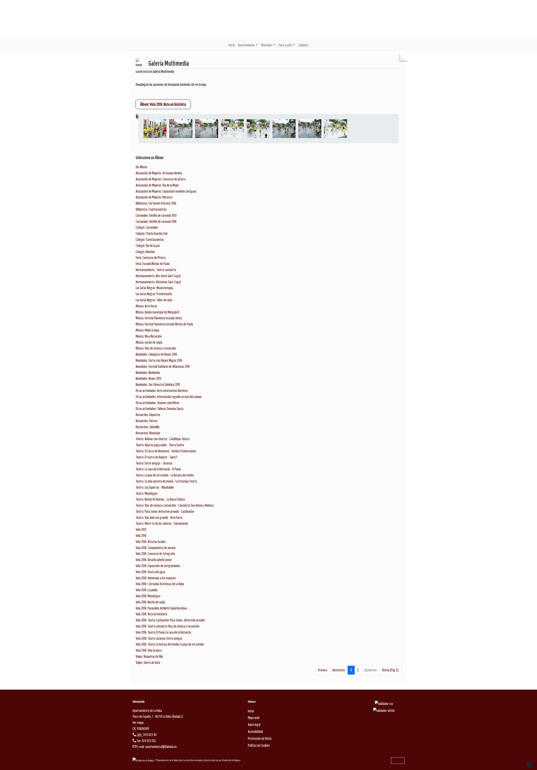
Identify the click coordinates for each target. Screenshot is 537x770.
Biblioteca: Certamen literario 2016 (156, 203)
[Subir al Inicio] (529, 764)
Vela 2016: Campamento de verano (156, 548)
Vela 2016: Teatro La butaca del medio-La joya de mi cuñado (170, 644)
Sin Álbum (141, 167)
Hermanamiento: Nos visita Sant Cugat (158, 276)
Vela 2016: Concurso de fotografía (155, 553)
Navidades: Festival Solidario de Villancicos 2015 (163, 366)
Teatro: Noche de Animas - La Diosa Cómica (160, 499)
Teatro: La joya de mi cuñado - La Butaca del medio (165, 475)
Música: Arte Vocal (146, 306)
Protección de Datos (260, 738)
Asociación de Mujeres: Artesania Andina (159, 173)
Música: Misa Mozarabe (149, 336)
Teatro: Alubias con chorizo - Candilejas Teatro (162, 439)
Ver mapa (138, 722)
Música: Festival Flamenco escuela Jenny (159, 318)
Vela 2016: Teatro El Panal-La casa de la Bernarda (163, 632)
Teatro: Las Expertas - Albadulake (155, 487)
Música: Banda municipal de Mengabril (157, 312)
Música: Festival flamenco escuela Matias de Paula (164, 324)
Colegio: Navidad (145, 251)
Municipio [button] (266, 45)
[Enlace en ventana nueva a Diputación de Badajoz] (144, 760)
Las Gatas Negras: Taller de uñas (154, 300)
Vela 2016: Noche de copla (150, 602)
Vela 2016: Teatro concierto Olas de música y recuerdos (167, 626)
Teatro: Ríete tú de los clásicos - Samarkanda (162, 523)
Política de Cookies (259, 745)
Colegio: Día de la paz (148, 245)
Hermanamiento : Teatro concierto (156, 270)
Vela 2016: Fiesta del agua (150, 572)
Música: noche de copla (149, 342)
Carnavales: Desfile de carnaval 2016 (156, 221)
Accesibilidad (255, 731)
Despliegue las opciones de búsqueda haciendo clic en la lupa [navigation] (171, 84)
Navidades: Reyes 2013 (148, 378)
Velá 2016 (141, 535)
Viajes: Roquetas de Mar (149, 656)
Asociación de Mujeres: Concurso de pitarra (161, 179)
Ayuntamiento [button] (246, 45)
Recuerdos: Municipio (148, 433)
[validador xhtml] (384, 710)
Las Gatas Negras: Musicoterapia (154, 288)
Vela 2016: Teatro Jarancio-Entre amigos (159, 638)
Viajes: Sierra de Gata (148, 662)
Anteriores (338, 670)
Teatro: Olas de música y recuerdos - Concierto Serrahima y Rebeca (175, 505)
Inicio (232, 45)
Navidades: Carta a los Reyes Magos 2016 (159, 360)
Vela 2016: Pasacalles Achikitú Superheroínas (161, 608)
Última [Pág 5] (390, 670)
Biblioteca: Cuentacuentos (151, 209)
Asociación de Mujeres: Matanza (154, 197)
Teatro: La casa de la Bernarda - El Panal (158, 469)
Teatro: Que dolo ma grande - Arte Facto (159, 517)
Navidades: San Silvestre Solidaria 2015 (158, 384)
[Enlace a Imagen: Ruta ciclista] (155, 128)
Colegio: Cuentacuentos (150, 239)
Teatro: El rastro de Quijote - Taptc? (156, 457)
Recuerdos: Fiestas (147, 421)
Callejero (303, 45)
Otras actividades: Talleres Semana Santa (159, 408)
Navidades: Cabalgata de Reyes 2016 (156, 354)
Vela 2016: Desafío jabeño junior (154, 559)
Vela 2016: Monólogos (148, 596)
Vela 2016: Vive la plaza (149, 650)
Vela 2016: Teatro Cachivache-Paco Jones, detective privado (170, 620)
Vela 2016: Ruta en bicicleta (151, 614)
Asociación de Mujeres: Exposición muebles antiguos (166, 191)
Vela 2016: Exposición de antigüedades (158, 566)
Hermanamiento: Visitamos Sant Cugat (158, 282)
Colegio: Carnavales (147, 227)
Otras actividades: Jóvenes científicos (157, 403)
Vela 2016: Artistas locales (151, 541)
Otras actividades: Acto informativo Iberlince (162, 390)
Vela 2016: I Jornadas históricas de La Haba (160, 584)
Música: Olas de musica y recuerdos (156, 348)
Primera (322, 670)
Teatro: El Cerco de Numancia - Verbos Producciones (166, 451)
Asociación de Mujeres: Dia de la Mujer (157, 185)
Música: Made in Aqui (147, 330)
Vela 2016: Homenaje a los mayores (156, 578)
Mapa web (253, 717)
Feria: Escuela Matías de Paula (152, 263)
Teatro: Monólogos (147, 493)
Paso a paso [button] (285, 45)
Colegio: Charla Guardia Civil (151, 233)
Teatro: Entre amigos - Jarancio (154, 463)
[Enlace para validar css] (384, 703)
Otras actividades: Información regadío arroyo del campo (169, 396)
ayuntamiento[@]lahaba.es (161, 746)
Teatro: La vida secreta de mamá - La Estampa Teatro (166, 481)
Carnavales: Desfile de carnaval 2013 (156, 215)
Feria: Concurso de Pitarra (151, 257)
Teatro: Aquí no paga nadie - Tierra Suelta (160, 445)
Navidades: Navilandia (148, 372)
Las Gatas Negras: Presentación (154, 294)
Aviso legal (254, 724)
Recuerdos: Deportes (148, 414)
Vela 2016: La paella (146, 590)
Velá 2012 (141, 529)
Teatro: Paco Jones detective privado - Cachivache (165, 511)
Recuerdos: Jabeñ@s (148, 427)
